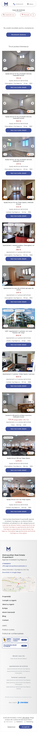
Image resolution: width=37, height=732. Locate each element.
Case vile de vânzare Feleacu (18, 658)
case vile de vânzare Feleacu (12, 525)
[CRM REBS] (22, 702)
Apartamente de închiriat (18, 666)
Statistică (19, 721)
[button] (33, 15)
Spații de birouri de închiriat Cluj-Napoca (19, 680)
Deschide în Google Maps (11, 572)
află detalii (25, 717)
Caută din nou (9, 15)
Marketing (29, 721)
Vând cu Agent (8, 604)
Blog (4, 616)
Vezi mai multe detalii (18, 87)
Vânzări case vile (18, 656)
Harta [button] (31, 68)
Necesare (9, 721)
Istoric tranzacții (8, 612)
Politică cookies (8, 630)
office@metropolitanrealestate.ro (14, 566)
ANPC (4, 626)
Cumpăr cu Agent (9, 600)
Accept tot (25, 727)
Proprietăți (6, 596)
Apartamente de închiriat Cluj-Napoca (18, 669)
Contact (5, 620)
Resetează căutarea (18, 34)
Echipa (5, 608)
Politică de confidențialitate (13, 634)
